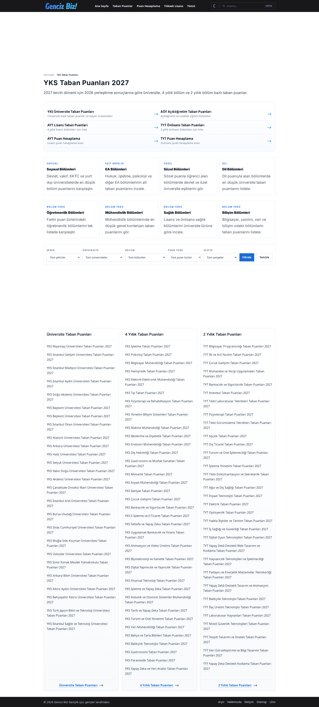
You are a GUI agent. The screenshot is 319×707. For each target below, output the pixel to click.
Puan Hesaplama (148, 6)
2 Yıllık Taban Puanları (234, 685)
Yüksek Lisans (173, 6)
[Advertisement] (159, 42)
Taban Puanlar (123, 6)
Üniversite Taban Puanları (78, 685)
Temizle (264, 257)
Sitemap (262, 702)
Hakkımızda (234, 702)
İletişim (249, 702)
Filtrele (246, 257)
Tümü (191, 6)
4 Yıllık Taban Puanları (156, 685)
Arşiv (221, 702)
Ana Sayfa (102, 6)
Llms (272, 702)
